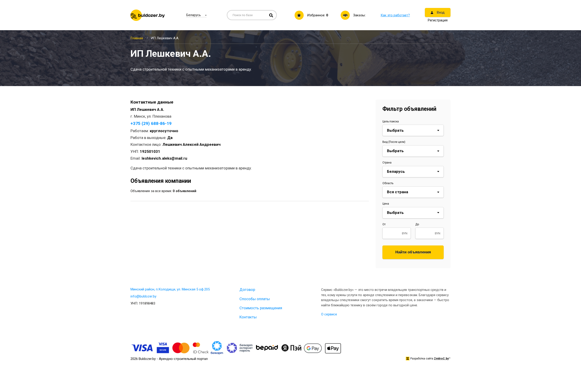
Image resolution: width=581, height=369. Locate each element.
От (384, 224)
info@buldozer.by (143, 296)
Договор (247, 289)
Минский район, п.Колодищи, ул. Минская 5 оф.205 (170, 289)
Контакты (248, 317)
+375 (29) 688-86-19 (151, 123)
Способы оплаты (254, 299)
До (417, 224)
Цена (385, 203)
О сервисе (329, 314)
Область (387, 183)
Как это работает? (395, 15)
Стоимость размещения (260, 308)
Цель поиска (390, 121)
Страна (386, 162)
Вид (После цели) (393, 142)
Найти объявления (413, 252)
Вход (440, 12)
